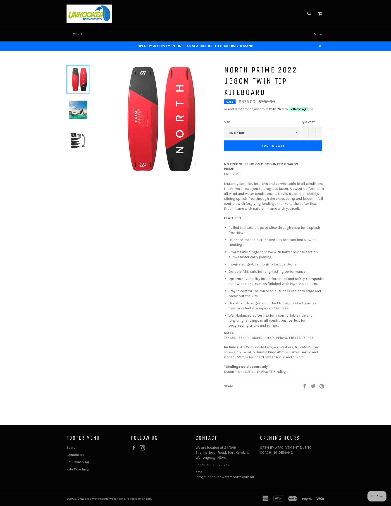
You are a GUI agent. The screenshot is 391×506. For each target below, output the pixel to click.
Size (227, 122)
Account (319, 34)
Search (72, 447)
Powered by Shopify (139, 498)
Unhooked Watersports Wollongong (101, 498)
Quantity (308, 122)
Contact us (75, 455)
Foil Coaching (78, 462)
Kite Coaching (78, 469)
